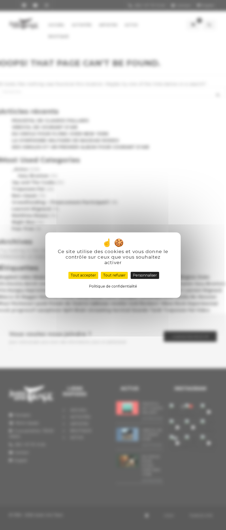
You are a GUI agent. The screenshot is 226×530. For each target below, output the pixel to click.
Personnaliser (145, 275)
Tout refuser (114, 275)
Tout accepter (83, 275)
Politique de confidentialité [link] (113, 286)
